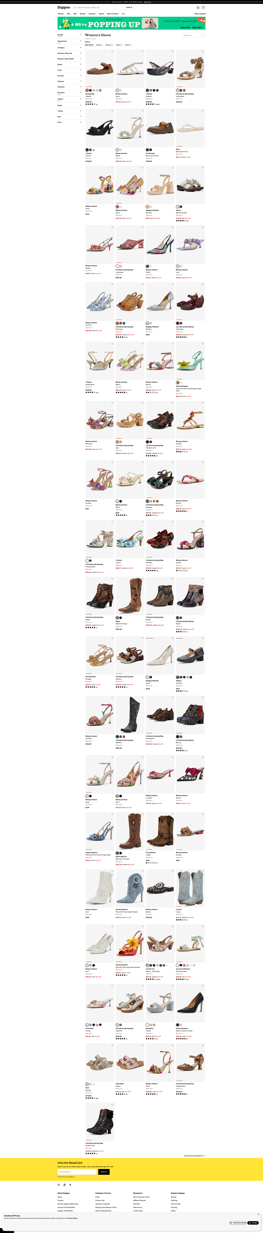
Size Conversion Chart (141, 1197)
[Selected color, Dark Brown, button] (147, 149)
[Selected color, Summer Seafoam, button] (177, 382)
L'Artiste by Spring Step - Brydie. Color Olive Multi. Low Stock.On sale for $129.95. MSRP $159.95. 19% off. (160, 605)
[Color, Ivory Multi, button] (150, 266)
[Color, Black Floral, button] (120, 796)
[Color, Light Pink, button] (150, 323)
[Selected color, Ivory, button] (117, 90)
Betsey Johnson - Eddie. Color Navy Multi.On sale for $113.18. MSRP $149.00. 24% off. (160, 252)
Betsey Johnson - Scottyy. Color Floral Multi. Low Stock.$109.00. (190, 839)
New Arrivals (175, 1204)
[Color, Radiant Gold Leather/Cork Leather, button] (90, 1084)
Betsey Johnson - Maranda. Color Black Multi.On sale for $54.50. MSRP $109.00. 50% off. (99, 429)
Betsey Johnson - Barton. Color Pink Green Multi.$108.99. (160, 895)
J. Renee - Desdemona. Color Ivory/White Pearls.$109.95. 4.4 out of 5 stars (99, 370)
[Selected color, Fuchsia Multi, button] (117, 266)
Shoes (98, 45)
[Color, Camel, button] (124, 736)
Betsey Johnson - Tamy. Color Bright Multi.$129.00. (99, 194)
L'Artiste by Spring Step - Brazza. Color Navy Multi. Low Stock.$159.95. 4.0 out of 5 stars (190, 724)
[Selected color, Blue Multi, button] (177, 617)
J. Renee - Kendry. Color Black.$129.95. (99, 135)
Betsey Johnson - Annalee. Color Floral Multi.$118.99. (99, 724)
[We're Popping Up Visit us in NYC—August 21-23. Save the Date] (131, 23)
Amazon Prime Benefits (66, 1207)
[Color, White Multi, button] (150, 501)
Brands (173, 1197)
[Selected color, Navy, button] (147, 90)
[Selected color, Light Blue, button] (147, 323)
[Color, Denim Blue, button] (100, 90)
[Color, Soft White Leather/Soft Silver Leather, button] (93, 1084)
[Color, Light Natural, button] (150, 1024)
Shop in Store (197, 27)
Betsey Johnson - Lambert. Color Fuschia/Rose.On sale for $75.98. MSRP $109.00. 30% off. (160, 782)
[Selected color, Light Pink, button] (87, 796)
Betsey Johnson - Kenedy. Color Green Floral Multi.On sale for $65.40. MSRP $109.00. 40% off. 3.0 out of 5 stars (190, 429)
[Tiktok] (64, 1185)
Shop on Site (185, 27)
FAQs (97, 1197)
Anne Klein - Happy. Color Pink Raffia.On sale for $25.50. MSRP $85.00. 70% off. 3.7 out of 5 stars (130, 1071)
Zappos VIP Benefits (65, 1211)
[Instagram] (59, 1185)
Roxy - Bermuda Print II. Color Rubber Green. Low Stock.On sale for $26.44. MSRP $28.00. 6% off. (190, 135)
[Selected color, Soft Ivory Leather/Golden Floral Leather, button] (87, 1084)
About (60, 1197)
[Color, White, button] (97, 90)
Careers (60, 1200)
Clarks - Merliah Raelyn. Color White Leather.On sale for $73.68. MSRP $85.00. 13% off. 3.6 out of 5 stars (190, 194)
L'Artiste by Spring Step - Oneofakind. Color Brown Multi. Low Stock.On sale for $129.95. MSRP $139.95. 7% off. (160, 724)
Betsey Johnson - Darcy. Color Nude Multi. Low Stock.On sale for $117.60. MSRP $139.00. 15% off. (130, 194)
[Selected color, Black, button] (87, 149)
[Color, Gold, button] (120, 90)
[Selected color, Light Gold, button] (117, 501)
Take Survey (137, 1207)
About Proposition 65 (103, 1211)
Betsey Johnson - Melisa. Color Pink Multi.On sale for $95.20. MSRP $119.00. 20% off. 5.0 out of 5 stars (130, 370)
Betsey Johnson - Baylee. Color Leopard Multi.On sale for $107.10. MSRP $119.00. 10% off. (99, 252)
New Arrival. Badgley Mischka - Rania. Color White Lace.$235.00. (160, 664)
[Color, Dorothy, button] (181, 677)
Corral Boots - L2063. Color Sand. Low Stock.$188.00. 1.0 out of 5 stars (160, 839)
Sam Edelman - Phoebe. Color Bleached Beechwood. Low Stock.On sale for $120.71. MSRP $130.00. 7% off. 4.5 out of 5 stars (99, 664)
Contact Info (100, 1200)
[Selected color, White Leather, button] (177, 206)
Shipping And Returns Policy (106, 1207)
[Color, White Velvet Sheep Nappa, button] (157, 965)
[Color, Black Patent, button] (154, 965)
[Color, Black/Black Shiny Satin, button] (154, 90)
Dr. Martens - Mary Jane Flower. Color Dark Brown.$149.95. (160, 135)
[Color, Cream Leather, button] (150, 206)
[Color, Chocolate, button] (100, 1024)
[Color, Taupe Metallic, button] (164, 965)
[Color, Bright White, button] (181, 382)
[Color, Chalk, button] (181, 1024)
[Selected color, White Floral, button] (87, 1024)
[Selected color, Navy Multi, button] (147, 266)
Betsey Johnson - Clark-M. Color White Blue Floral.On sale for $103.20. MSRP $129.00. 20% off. (99, 310)
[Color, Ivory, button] (120, 206)
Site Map (136, 1204)
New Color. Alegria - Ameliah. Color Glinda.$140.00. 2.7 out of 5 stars (190, 664)
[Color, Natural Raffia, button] (97, 1024)
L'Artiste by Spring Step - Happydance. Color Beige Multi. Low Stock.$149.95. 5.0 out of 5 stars (190, 1071)
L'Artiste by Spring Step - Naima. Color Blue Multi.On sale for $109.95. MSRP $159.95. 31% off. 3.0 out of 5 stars (190, 605)
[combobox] (98, 8)
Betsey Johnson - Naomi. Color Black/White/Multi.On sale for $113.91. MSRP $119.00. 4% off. (190, 782)
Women (108, 45)
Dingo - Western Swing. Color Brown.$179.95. (130, 605)
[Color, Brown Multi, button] (120, 1024)
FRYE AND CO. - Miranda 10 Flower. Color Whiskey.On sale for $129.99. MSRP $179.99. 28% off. (130, 839)
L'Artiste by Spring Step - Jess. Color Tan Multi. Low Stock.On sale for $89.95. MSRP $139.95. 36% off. (130, 429)
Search (129, 7)
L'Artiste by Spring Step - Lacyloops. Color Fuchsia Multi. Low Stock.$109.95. (130, 252)
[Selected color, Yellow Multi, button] (87, 560)
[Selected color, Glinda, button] (177, 677)
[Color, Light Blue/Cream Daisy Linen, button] (154, 1024)
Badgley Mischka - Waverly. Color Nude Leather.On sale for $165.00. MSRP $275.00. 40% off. (160, 194)
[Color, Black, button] (90, 90)
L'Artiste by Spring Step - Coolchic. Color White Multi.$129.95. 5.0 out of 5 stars (130, 1012)
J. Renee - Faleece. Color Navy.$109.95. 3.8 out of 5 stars (160, 77)
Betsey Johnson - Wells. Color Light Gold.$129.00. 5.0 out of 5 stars (130, 488)
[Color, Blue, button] (120, 736)
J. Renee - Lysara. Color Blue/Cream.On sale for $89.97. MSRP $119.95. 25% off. (130, 547)
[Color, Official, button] (184, 677)
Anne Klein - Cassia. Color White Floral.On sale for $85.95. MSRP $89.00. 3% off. (99, 1012)
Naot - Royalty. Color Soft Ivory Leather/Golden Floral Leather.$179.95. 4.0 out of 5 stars (99, 1071)
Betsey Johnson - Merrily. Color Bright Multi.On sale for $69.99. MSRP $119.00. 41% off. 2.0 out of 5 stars (160, 370)
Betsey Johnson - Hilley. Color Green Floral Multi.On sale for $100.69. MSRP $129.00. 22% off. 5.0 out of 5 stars (160, 1071)
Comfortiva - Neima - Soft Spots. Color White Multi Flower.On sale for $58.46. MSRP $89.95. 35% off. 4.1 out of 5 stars (160, 952)
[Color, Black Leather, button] (181, 206)
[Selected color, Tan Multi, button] (117, 442)
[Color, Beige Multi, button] (154, 501)
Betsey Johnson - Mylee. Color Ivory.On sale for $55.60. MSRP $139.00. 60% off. (130, 135)
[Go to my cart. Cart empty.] (203, 8)
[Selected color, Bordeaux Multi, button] (177, 323)
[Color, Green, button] (90, 149)
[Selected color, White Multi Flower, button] (147, 965)
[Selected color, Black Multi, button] (147, 501)
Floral (127, 45)
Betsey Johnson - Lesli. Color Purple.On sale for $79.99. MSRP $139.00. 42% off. (190, 252)
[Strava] (70, 1185)
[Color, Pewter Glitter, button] (150, 90)
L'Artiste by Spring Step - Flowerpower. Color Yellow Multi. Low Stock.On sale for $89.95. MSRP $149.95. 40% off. (99, 547)
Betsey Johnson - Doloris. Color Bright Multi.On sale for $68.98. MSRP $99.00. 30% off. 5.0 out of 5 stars (190, 488)
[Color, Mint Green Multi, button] (120, 266)
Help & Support (200, 14)
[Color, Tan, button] (194, 965)
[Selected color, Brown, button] (117, 617)
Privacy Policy (72, 1218)
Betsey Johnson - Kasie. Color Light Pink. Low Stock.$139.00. (99, 782)
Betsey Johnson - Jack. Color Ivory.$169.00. (99, 895)
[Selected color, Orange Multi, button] (117, 323)
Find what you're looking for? (193, 1155)
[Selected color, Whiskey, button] (117, 853)
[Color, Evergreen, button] (120, 853)
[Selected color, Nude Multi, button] (117, 206)
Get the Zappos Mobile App (68, 1204)
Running (174, 1207)
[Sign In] (198, 8)
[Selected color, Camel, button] (87, 90)
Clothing (174, 1200)
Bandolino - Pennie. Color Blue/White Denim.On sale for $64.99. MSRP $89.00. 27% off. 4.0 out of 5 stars (160, 1012)
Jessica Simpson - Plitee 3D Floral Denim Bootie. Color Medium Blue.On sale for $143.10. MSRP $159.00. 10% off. (130, 895)
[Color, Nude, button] (90, 965)
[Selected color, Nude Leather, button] (147, 206)
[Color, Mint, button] (181, 266)
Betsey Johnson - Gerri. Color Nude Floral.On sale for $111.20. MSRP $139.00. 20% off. (130, 782)
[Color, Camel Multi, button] (184, 90)
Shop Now (147, 2)
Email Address (65, 1172)
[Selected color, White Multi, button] (177, 90)
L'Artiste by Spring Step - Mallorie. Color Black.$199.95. (130, 724)
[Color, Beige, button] (93, 90)
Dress (118, 45)
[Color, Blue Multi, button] (124, 323)
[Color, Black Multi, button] (181, 90)
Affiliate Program (139, 1200)
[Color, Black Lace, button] (150, 677)
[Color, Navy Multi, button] (120, 442)
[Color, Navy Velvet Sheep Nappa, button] (150, 965)
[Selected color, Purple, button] (177, 266)
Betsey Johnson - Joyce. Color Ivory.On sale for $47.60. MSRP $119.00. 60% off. (130, 77)
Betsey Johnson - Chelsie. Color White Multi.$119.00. (99, 488)
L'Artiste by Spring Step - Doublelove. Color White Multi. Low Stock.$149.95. (190, 77)
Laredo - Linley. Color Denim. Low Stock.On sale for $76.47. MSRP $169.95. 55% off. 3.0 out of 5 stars (190, 895)
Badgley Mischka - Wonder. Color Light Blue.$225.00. (160, 310)
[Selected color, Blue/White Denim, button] (147, 1024)
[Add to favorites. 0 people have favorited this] (112, 51)
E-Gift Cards (138, 1211)
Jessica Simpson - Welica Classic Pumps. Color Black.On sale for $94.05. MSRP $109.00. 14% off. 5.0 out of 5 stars (190, 1012)
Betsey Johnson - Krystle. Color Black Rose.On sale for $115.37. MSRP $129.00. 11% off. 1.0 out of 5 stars (190, 547)
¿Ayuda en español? (102, 1204)
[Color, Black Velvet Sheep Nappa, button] (160, 965)
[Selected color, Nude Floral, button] (117, 796)
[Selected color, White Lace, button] (147, 677)
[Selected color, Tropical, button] (177, 965)
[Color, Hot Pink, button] (184, 965)
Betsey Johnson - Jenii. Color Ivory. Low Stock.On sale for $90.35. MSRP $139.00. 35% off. (99, 952)
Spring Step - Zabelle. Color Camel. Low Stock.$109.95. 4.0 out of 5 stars (99, 77)
